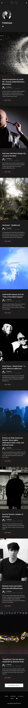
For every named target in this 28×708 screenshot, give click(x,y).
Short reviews (6, 76)
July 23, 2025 (9, 88)
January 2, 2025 (10, 449)
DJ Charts (20, 696)
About (12, 698)
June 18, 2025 (9, 160)
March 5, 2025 (9, 373)
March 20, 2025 (10, 301)
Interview (4, 150)
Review (4, 222)
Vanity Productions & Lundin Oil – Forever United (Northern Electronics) (13, 81)
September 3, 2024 (10, 592)
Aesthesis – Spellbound (11, 225)
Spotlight (4, 435)
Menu (2, 3)
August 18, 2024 (10, 666)
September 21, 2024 (11, 521)
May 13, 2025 (9, 229)
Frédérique (8, 87)
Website (3, 26)
